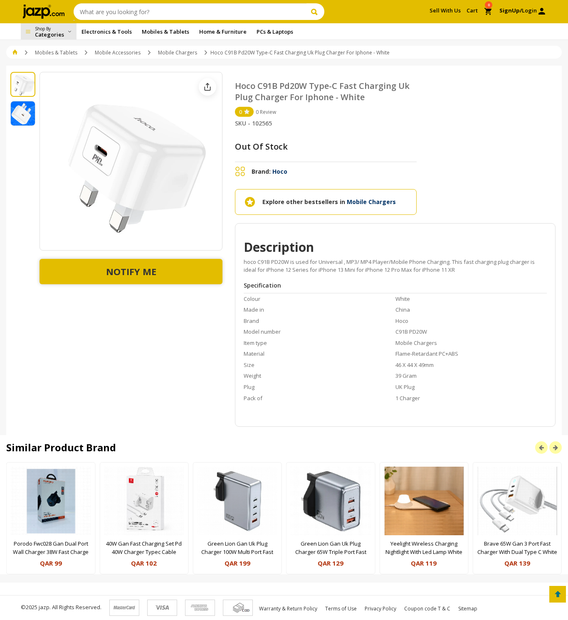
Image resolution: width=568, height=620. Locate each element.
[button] (16, 52)
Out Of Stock (261, 146)
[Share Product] (207, 87)
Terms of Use (341, 608)
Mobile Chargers (177, 52)
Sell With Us (445, 10)
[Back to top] (557, 594)
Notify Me (131, 271)
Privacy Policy (380, 608)
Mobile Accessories (118, 52)
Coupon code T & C (427, 608)
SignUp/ (510, 10)
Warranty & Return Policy (288, 608)
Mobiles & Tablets (56, 52)
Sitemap (467, 608)
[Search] (315, 11)
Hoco (279, 171)
